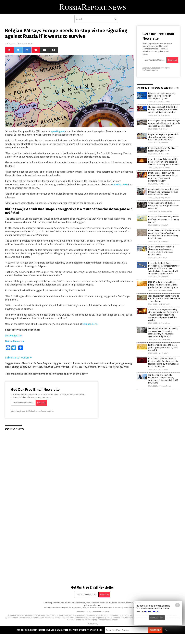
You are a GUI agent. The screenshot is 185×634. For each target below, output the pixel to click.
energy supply (19, 366)
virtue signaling (114, 366)
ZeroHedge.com (13, 335)
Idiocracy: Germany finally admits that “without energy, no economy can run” (163, 219)
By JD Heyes (163, 129)
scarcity (83, 366)
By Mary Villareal (164, 198)
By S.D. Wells (163, 370)
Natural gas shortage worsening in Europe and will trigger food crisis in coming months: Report (164, 123)
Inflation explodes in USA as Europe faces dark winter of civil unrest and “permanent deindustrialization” (163, 177)
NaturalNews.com (14, 341)
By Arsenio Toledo (165, 211)
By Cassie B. (163, 258)
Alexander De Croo (32, 363)
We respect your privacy (77, 607)
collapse (75, 363)
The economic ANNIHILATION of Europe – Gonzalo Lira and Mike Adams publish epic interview (162, 109)
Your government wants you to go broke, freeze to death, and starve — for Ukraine (164, 298)
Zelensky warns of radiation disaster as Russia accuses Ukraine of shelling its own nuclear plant (161, 251)
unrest (101, 366)
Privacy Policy (92, 624)
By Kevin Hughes (164, 340)
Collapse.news (89, 324)
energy (120, 363)
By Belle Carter (164, 102)
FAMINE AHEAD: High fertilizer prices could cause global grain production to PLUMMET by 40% (163, 285)
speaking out (58, 131)
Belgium (47, 363)
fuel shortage (35, 366)
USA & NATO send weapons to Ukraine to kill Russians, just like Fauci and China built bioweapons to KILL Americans (163, 362)
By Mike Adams (164, 115)
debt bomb (87, 363)
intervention (63, 366)
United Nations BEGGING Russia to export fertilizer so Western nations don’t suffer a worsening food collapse (164, 234)
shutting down (120, 184)
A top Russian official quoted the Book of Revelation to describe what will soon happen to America (164, 162)
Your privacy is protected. (20, 411)
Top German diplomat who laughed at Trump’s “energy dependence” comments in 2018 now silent (163, 379)
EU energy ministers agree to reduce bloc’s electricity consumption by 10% (161, 96)
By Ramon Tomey (165, 386)
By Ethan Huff (163, 143)
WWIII (126, 366)
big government (61, 363)
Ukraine (92, 366)
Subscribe (155, 630)
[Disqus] (69, 469)
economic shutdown (104, 363)
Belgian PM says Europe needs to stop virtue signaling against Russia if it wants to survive (163, 137)
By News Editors (164, 168)
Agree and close (156, 617)
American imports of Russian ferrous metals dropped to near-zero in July (163, 205)
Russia (74, 366)
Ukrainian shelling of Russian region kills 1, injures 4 (161, 149)
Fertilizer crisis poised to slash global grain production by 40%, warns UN (163, 347)
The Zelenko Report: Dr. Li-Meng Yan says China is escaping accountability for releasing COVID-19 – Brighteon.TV (163, 332)
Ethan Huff (27, 43)
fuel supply (49, 366)
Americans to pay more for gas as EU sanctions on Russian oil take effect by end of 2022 (163, 192)
